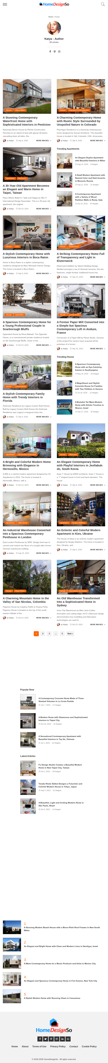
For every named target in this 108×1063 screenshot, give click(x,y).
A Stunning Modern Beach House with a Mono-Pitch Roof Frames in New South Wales (62, 929)
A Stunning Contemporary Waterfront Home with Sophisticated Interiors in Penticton (26, 121)
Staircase (73, 455)
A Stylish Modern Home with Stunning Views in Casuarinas (52, 998)
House (9, 110)
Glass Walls (20, 110)
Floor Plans (20, 591)
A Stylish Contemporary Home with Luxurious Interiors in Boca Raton (26, 255)
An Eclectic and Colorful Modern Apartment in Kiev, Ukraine (78, 532)
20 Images (94, 204)
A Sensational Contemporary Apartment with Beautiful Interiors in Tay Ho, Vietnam (60, 737)
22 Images (56, 743)
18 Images (56, 771)
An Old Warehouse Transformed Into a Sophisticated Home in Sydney (78, 602)
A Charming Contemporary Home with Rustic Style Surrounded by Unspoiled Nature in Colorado (79, 121)
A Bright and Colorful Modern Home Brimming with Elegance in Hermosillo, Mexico (27, 465)
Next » (70, 634)
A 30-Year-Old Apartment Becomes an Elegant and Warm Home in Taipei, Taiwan (26, 189)
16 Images (95, 412)
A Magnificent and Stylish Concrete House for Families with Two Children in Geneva (89, 386)
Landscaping (20, 386)
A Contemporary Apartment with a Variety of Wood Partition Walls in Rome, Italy (89, 197)
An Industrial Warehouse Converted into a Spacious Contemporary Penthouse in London (26, 534)
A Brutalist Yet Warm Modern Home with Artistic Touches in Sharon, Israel (89, 405)
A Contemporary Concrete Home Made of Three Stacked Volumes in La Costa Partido (61, 699)
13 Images (56, 809)
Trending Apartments (68, 149)
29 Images (95, 374)
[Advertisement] (54, 64)
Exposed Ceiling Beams (79, 110)
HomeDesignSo (51, 1059)
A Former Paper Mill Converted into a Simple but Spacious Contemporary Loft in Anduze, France (80, 327)
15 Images (57, 724)
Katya (11, 140)
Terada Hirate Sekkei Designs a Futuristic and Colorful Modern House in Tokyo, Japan (60, 785)
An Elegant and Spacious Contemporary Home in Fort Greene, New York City (60, 981)
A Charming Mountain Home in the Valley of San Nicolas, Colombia (26, 600)
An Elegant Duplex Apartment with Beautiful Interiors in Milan (90, 159)
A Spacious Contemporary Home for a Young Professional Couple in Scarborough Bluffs (27, 326)
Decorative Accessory (27, 455)
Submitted (19, 315)
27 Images (57, 705)
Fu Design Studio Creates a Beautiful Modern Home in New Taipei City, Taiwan (60, 766)
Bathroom (22, 178)
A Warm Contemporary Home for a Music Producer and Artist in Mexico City (60, 963)
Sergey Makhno (78, 523)
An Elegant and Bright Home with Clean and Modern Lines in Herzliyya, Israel (61, 946)
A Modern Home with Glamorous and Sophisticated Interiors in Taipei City (63, 718)
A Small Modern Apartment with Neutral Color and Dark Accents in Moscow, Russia (90, 178)
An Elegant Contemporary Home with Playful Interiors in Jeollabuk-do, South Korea (80, 465)
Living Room (74, 315)
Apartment (10, 178)
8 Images (94, 164)
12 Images (94, 393)
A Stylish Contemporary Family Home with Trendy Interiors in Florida (24, 397)
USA (17, 247)
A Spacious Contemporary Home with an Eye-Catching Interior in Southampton (88, 367)
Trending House (65, 357)
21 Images (94, 185)
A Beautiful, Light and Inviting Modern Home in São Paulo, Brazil (61, 804)
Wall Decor (22, 523)
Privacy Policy (58, 1046)
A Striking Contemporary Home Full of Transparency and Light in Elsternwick (80, 257)
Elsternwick (74, 247)
